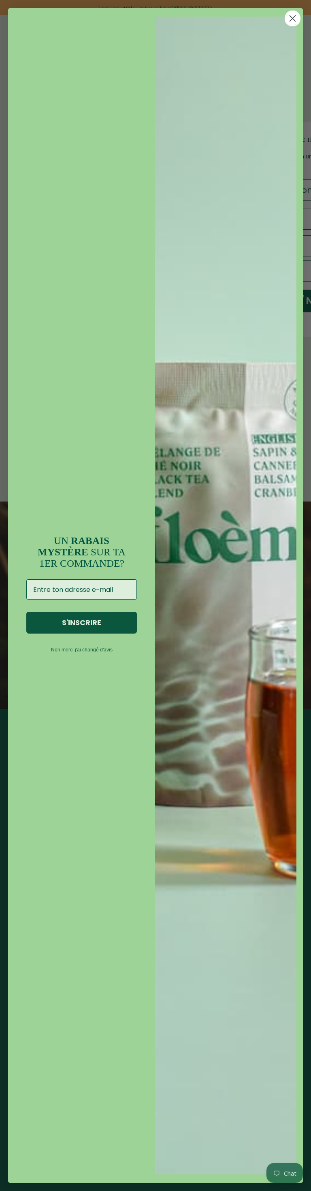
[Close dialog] (292, 18)
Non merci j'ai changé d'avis (82, 650)
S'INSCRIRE (81, 622)
